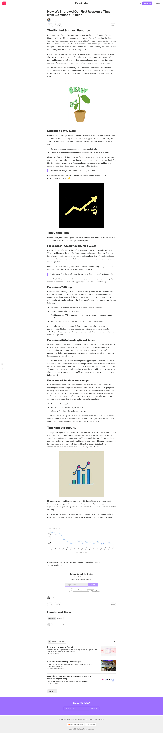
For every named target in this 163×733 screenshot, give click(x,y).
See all (51, 691)
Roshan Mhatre (59, 668)
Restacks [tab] (59, 618)
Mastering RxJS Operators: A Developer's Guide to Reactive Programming (69, 677)
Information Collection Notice (81, 591)
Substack (72, 729)
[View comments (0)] (56, 25)
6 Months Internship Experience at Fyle (64, 662)
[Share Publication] (140, 3)
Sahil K (57, 683)
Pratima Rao (55, 19)
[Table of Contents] (2, 366)
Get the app (91, 724)
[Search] (136, 3)
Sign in (157, 3)
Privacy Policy (96, 591)
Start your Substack (76, 724)
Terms (91, 719)
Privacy (85, 719)
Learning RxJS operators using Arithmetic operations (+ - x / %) (67, 681)
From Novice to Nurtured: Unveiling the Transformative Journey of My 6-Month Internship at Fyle (70, 665)
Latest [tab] (54, 642)
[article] (81, 651)
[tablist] (55, 618)
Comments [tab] (51, 618)
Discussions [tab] (61, 642)
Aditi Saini (58, 653)
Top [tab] (49, 642)
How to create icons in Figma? (60, 647)
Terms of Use (90, 589)
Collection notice (99, 719)
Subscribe (147, 3)
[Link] (44, 30)
